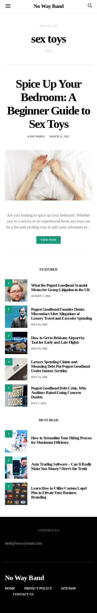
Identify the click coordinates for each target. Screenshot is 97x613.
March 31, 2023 (59, 136)
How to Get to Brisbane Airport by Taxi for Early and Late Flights (58, 340)
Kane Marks (36, 136)
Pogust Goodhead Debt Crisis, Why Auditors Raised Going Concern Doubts (58, 392)
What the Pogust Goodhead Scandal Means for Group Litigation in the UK (60, 287)
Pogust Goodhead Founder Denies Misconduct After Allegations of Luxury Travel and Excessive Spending (61, 313)
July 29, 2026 (39, 348)
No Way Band (48, 6)
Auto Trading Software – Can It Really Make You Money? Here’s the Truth (61, 466)
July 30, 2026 (39, 324)
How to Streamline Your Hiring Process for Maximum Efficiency (61, 440)
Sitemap (68, 588)
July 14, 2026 (39, 377)
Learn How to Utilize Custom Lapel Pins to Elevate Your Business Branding (58, 492)
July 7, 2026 (38, 403)
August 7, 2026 (40, 296)
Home (10, 588)
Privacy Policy (38, 588)
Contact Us (23, 594)
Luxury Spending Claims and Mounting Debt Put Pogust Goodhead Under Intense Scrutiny (60, 366)
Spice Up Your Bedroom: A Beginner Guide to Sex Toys (48, 103)
